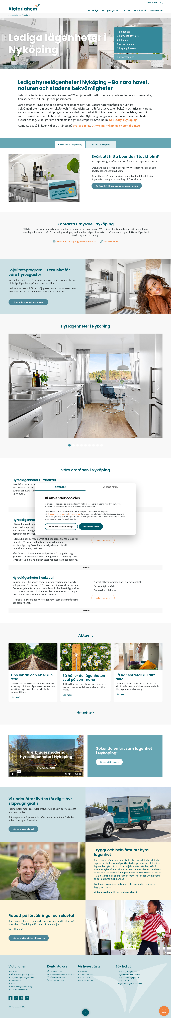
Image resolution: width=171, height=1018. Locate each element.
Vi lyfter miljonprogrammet (22, 977)
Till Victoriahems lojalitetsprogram (28, 302)
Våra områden (126, 44)
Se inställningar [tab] (110, 486)
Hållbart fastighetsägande (22, 974)
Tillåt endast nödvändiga (61, 526)
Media (13, 983)
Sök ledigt (93, 10)
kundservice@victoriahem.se (62, 974)
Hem (10, 15)
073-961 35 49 (110, 241)
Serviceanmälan (86, 974)
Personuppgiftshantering (21, 986)
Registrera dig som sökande (130, 983)
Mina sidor (151, 2)
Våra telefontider (57, 977)
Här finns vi (140, 10)
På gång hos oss (127, 48)
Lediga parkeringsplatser (128, 977)
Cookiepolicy (74, 513)
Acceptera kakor (91, 526)
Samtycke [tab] (60, 486)
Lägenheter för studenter (129, 974)
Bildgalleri (124, 39)
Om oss (126, 10)
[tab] (70, 144)
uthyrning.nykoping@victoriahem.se (116, 126)
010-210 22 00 (56, 971)
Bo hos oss (124, 31)
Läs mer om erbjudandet (23, 829)
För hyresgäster (110, 10)
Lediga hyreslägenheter (128, 971)
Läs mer (15, 697)
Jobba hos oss (17, 980)
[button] (13, 388)
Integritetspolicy (56, 513)
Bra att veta (84, 977)
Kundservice (156, 10)
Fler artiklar (85, 712)
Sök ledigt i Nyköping (109, 762)
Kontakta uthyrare (129, 35)
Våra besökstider (57, 980)
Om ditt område (86, 980)
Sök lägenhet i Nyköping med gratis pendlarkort (117, 186)
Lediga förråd (123, 980)
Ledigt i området (103, 540)
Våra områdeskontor (19, 989)
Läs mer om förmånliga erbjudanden (29, 938)
